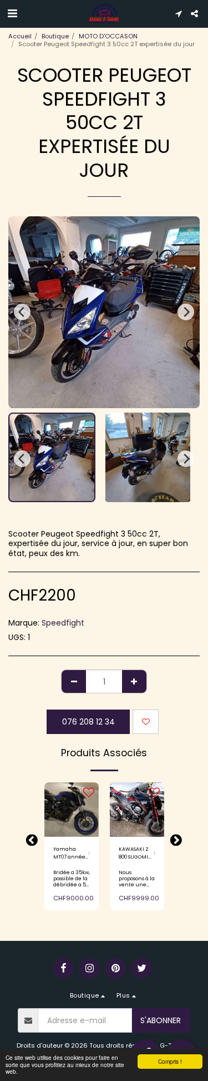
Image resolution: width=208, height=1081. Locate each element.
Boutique (55, 36)
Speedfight (63, 622)
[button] (12, 13)
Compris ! (170, 1061)
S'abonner (160, 1020)
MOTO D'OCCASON (108, 36)
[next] (185, 312)
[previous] (22, 312)
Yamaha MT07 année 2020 (69, 853)
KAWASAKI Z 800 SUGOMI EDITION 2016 (134, 853)
